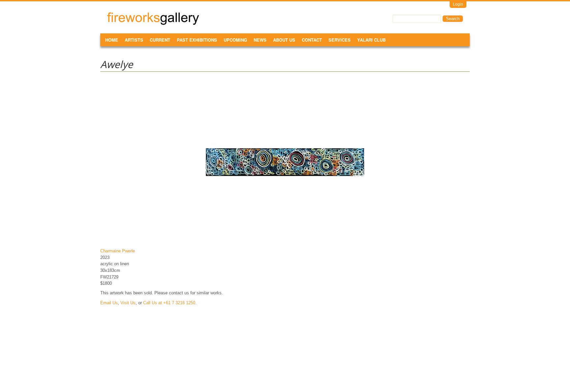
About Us (284, 40)
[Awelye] (285, 241)
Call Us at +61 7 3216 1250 (169, 302)
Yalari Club (371, 40)
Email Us (109, 302)
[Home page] (153, 23)
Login (458, 4)
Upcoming (235, 40)
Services (340, 40)
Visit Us (128, 302)
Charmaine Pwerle (117, 250)
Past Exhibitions (197, 40)
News (260, 40)
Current (160, 40)
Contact (312, 40)
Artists (134, 40)
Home (111, 40)
